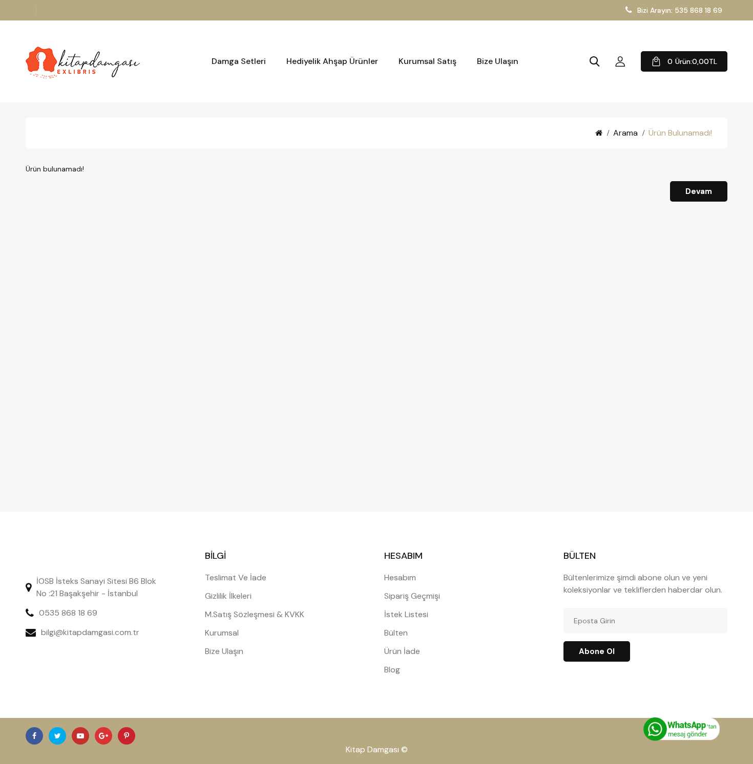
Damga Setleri (239, 61)
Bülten (396, 632)
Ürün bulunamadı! (680, 132)
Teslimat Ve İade (235, 577)
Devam (698, 191)
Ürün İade (402, 651)
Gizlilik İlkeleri (228, 596)
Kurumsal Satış (427, 61)
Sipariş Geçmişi (412, 596)
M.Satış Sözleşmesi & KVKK (254, 614)
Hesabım (400, 577)
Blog (392, 669)
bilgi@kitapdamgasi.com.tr (90, 632)
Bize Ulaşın (497, 61)
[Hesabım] (620, 61)
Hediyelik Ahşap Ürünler (332, 61)
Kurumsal (222, 632)
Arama (625, 132)
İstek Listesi (406, 614)
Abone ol (597, 651)
